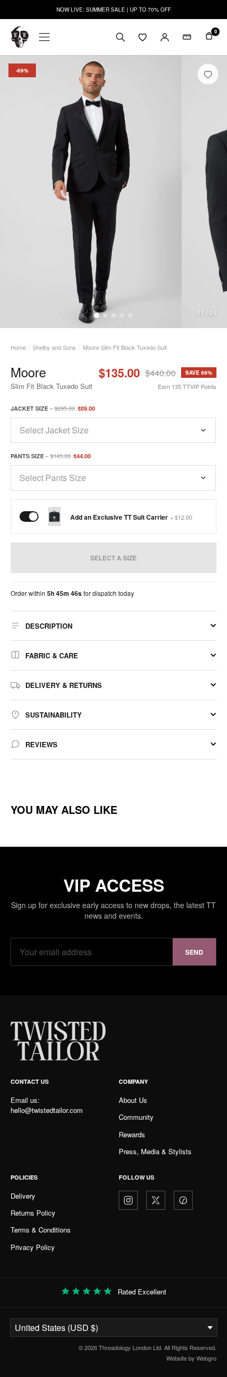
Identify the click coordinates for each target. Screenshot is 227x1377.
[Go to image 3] (113, 315)
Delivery (23, 1196)
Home (18, 347)
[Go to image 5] (130, 315)
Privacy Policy (33, 1247)
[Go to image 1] (96, 315)
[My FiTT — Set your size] (186, 37)
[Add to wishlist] (208, 74)
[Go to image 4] (122, 315)
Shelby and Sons (54, 347)
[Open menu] (44, 37)
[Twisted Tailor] (20, 37)
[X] (155, 1200)
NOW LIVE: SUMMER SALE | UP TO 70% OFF (113, 9)
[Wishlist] (142, 37)
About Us (133, 1100)
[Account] (164, 37)
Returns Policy (33, 1213)
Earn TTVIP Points (187, 386)
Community (136, 1117)
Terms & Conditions (41, 1230)
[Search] (120, 37)
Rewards (132, 1134)
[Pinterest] (183, 1200)
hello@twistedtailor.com (47, 1110)
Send (194, 952)
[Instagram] (128, 1200)
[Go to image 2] (105, 315)
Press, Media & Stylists (155, 1151)
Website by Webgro (191, 1358)
